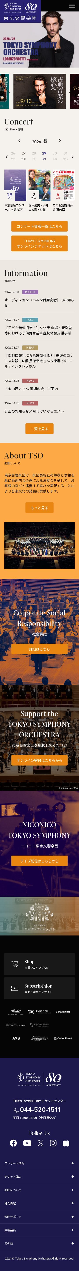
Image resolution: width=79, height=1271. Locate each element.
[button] (8, 90)
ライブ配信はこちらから (39, 861)
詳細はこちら (39, 649)
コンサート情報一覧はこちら (39, 226)
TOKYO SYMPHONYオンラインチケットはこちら (39, 243)
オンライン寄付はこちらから (39, 760)
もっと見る (39, 507)
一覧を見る (39, 428)
